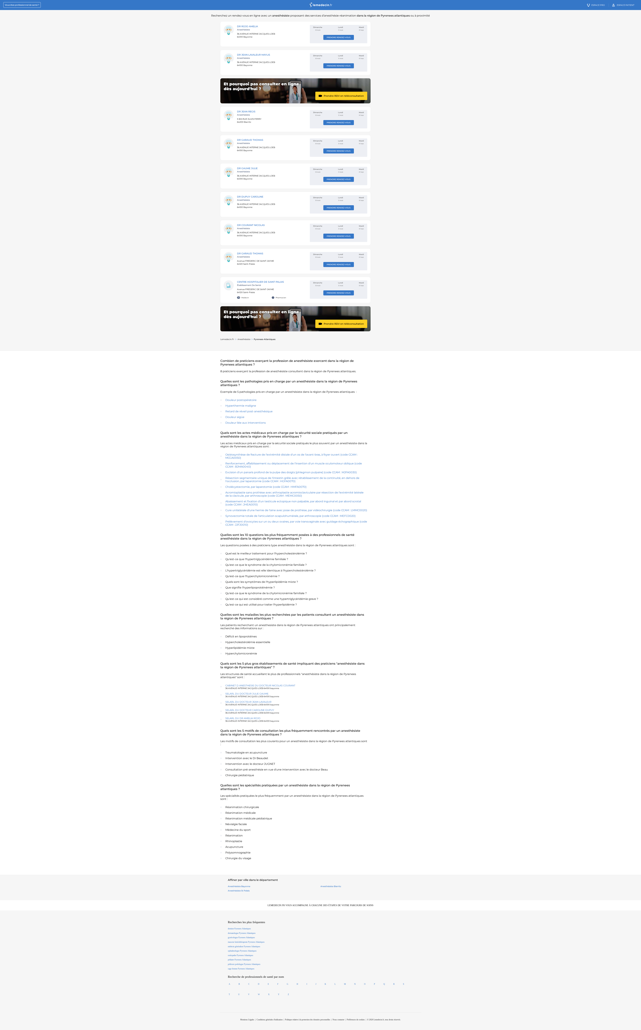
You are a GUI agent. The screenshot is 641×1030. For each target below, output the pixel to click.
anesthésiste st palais (239, 890)
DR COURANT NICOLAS (251, 225)
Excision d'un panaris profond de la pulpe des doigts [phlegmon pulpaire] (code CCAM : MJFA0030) (291, 472)
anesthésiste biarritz (330, 886)
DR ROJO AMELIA (247, 26)
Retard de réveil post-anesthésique (249, 411)
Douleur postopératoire (241, 400)
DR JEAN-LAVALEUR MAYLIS (253, 54)
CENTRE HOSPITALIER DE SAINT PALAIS (260, 281)
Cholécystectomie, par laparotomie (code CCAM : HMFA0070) (265, 486)
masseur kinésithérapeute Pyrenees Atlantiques (246, 942)
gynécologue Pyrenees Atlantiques (241, 937)
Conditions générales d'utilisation (270, 1019)
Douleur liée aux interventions (245, 422)
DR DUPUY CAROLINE (250, 196)
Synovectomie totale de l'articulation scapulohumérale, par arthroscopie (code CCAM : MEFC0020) (290, 516)
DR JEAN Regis (246, 111)
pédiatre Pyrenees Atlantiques (239, 960)
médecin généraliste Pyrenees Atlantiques (244, 946)
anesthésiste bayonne (239, 886)
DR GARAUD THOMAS (250, 139)
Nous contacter (338, 1019)
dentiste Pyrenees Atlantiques (239, 928)
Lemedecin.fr (227, 339)
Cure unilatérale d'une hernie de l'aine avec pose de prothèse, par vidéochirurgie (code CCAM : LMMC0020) (296, 510)
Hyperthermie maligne (240, 405)
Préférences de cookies (356, 1019)
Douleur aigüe (234, 417)
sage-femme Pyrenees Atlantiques (241, 969)
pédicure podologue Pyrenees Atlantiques (244, 964)
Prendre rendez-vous (339, 37)
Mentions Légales (247, 1019)
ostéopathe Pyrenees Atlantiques (240, 955)
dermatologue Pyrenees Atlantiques (242, 933)
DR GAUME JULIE (247, 168)
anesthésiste (244, 339)
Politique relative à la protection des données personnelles (307, 1019)
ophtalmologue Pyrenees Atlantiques (242, 951)
